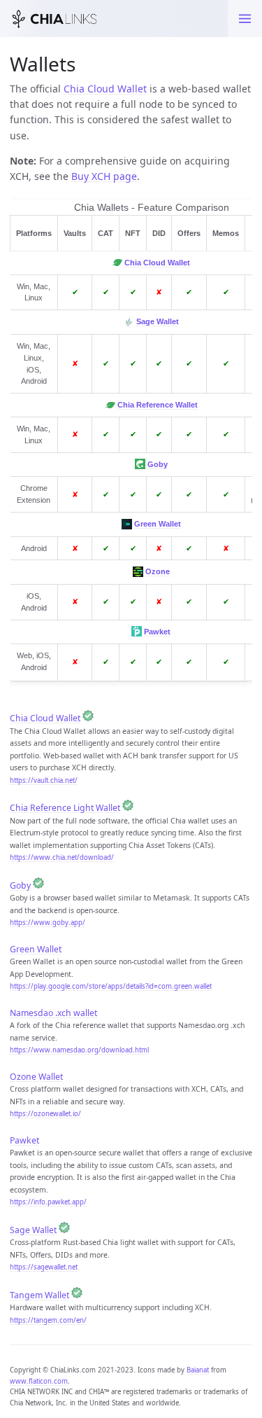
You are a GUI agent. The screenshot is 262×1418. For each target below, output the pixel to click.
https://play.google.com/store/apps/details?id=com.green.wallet (111, 986)
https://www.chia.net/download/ (62, 857)
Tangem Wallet (39, 1295)
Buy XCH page (104, 176)
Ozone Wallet (36, 1077)
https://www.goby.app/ (47, 922)
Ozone (157, 571)
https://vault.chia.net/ (44, 780)
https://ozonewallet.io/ (45, 1113)
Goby (157, 464)
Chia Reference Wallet (157, 405)
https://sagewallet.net (44, 1267)
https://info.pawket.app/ (48, 1202)
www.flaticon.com (39, 1381)
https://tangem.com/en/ (48, 1320)
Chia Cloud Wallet (105, 88)
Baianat (198, 1370)
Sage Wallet (157, 321)
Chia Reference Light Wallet (65, 808)
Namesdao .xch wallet (53, 1013)
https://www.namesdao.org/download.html (79, 1050)
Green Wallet (157, 524)
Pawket (157, 631)
